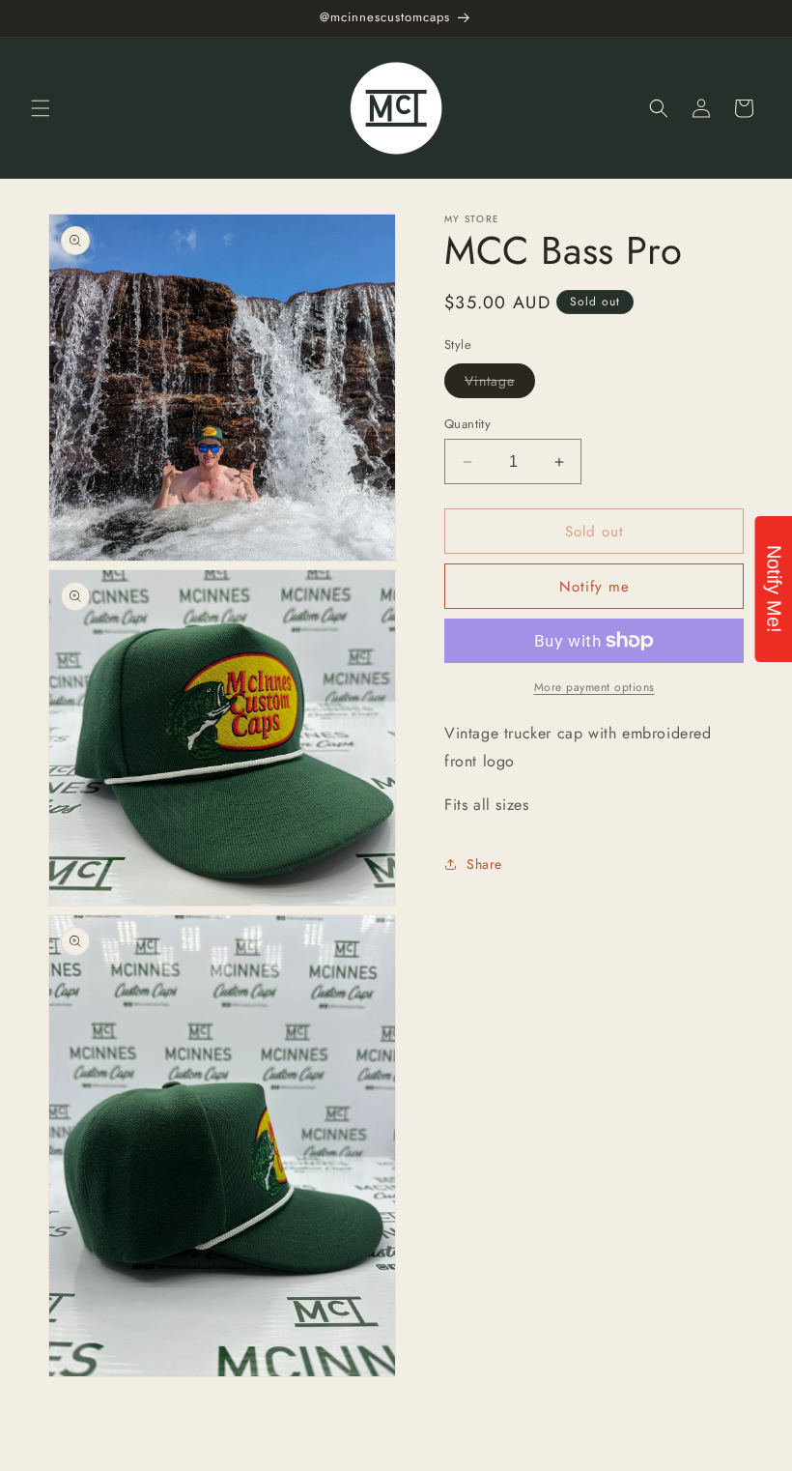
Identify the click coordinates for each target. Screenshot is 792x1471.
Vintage (500, 384)
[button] (40, 108)
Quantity (467, 424)
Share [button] (484, 864)
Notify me (594, 586)
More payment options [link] (594, 687)
